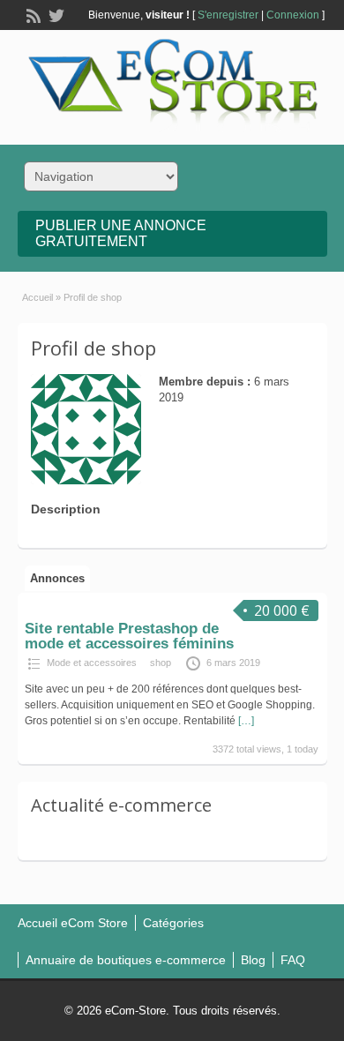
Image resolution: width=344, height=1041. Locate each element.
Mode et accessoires (92, 662)
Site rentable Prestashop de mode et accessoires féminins (129, 636)
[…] (246, 721)
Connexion (292, 15)
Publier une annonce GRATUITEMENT (120, 233)
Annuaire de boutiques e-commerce (126, 960)
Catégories (173, 923)
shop (160, 662)
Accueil (37, 297)
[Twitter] (55, 14)
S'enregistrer (228, 15)
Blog (253, 960)
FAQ (292, 960)
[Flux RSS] (32, 14)
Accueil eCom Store (73, 923)
